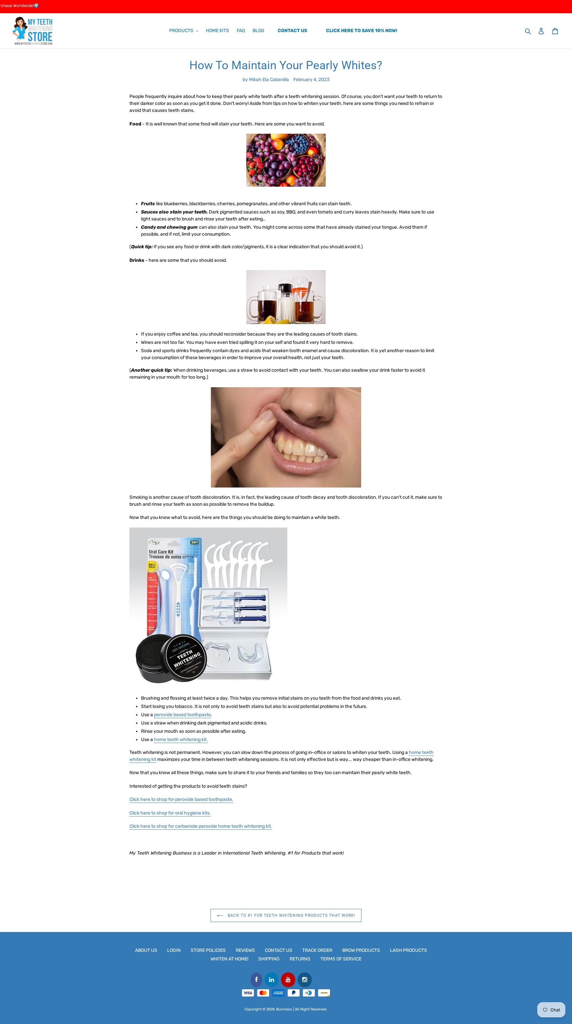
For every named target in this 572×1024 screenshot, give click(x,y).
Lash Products (408, 950)
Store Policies (208, 950)
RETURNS (300, 959)
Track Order (317, 950)
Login (174, 950)
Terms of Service (340, 959)
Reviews (245, 950)
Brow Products (361, 950)
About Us (146, 950)
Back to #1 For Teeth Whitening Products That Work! (291, 915)
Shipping (269, 959)
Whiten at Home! (229, 959)
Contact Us (278, 950)
